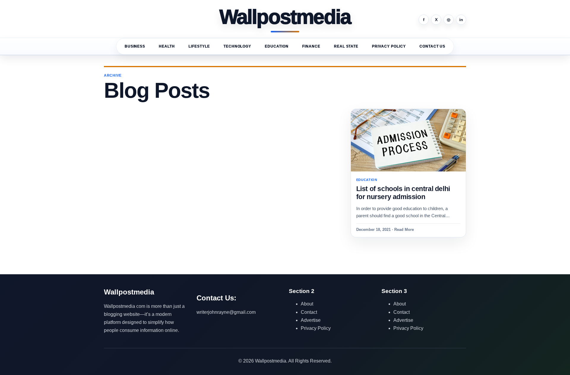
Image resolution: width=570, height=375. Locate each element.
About (307, 303)
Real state (346, 46)
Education (277, 46)
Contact (309, 312)
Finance (311, 46)
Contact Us (432, 46)
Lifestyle (199, 46)
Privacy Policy (389, 46)
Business (135, 46)
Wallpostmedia (285, 17)
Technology (237, 46)
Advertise (311, 320)
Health (167, 46)
